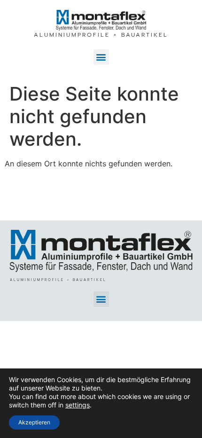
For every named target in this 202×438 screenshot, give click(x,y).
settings (77, 405)
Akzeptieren (34, 422)
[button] (101, 57)
